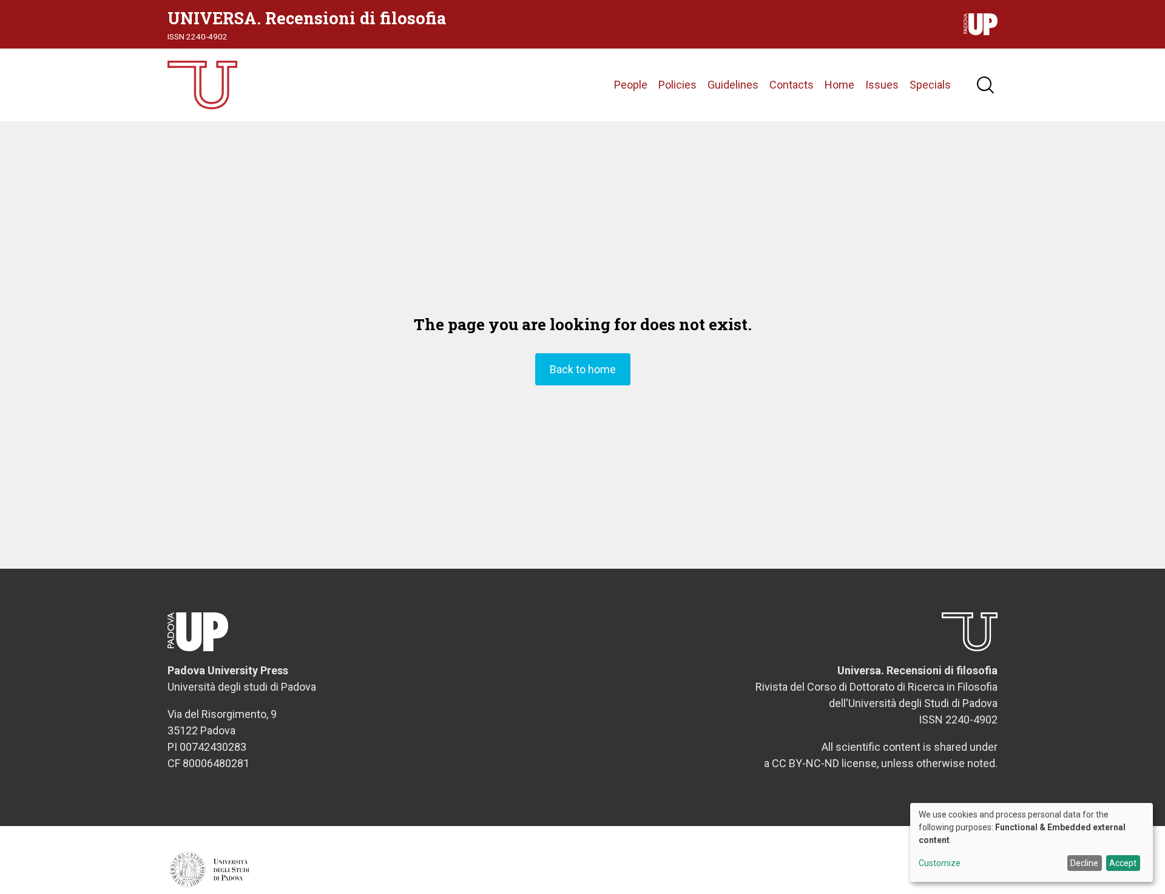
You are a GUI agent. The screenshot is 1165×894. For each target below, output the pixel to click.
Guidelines (732, 84)
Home (839, 84)
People (630, 84)
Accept (1122, 863)
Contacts (791, 84)
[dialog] (1031, 842)
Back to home (583, 369)
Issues (882, 84)
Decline (1084, 863)
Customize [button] (940, 863)
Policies (677, 84)
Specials (930, 84)
